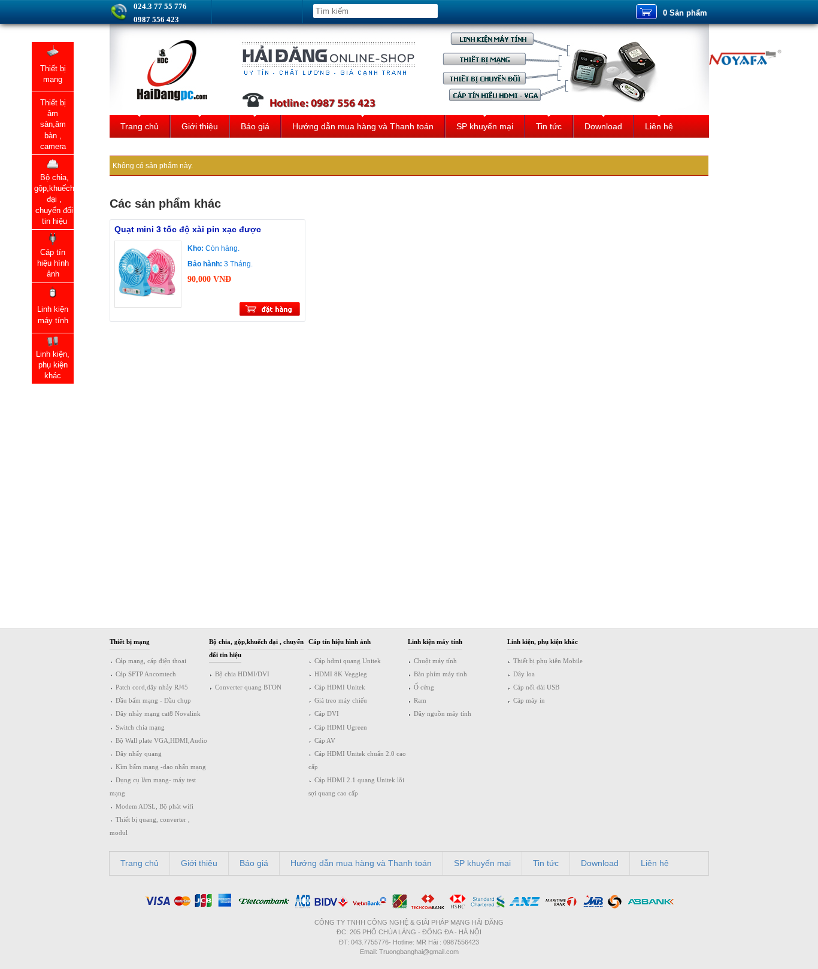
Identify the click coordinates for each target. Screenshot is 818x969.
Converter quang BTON (248, 687)
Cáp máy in (529, 700)
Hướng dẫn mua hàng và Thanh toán (363, 126)
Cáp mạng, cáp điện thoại (151, 660)
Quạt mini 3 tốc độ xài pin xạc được (187, 229)
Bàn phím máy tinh (440, 674)
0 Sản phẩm (685, 12)
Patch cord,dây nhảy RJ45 (152, 687)
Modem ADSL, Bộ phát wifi (154, 806)
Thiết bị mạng (130, 641)
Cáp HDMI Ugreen (340, 727)
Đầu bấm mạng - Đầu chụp (153, 700)
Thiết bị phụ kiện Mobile (548, 660)
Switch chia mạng (140, 727)
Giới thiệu (199, 126)
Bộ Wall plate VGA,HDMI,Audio (161, 740)
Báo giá (255, 126)
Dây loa (524, 674)
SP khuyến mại (484, 126)
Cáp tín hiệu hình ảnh (339, 641)
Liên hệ (659, 126)
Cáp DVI (326, 713)
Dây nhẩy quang (139, 753)
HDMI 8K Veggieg (340, 674)
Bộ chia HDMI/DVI (242, 674)
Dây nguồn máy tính (442, 713)
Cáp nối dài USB (536, 687)
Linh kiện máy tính (435, 641)
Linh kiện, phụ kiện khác (542, 641)
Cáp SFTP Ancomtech (146, 674)
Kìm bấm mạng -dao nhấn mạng (161, 766)
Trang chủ (139, 126)
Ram (420, 700)
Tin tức (549, 126)
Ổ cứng (424, 687)
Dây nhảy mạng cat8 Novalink (158, 713)
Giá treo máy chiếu (340, 700)
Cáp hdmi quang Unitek (347, 660)
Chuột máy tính (435, 660)
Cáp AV (324, 740)
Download (603, 126)
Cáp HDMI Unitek (339, 687)
